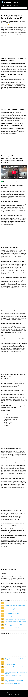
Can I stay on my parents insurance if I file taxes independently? (15, 625)
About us (10, 694)
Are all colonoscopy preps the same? (13, 683)
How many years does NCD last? (12, 627)
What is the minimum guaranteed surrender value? (15, 677)
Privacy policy (17, 694)
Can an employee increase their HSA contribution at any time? (16, 673)
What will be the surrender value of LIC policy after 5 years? (15, 622)
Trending (3, 5)
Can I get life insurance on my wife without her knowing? (14, 659)
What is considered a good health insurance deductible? (14, 681)
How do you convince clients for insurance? (14, 661)
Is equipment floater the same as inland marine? (15, 619)
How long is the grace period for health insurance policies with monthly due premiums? (15, 609)
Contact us (15, 5)
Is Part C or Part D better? (10, 664)
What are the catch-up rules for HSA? (13, 669)
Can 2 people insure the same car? (12, 603)
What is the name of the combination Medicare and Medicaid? (15, 667)
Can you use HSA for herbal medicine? (13, 675)
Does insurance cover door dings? (12, 613)
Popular (9, 5)
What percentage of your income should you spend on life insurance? (15, 617)
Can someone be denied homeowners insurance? (15, 605)
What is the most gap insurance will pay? (13, 611)
